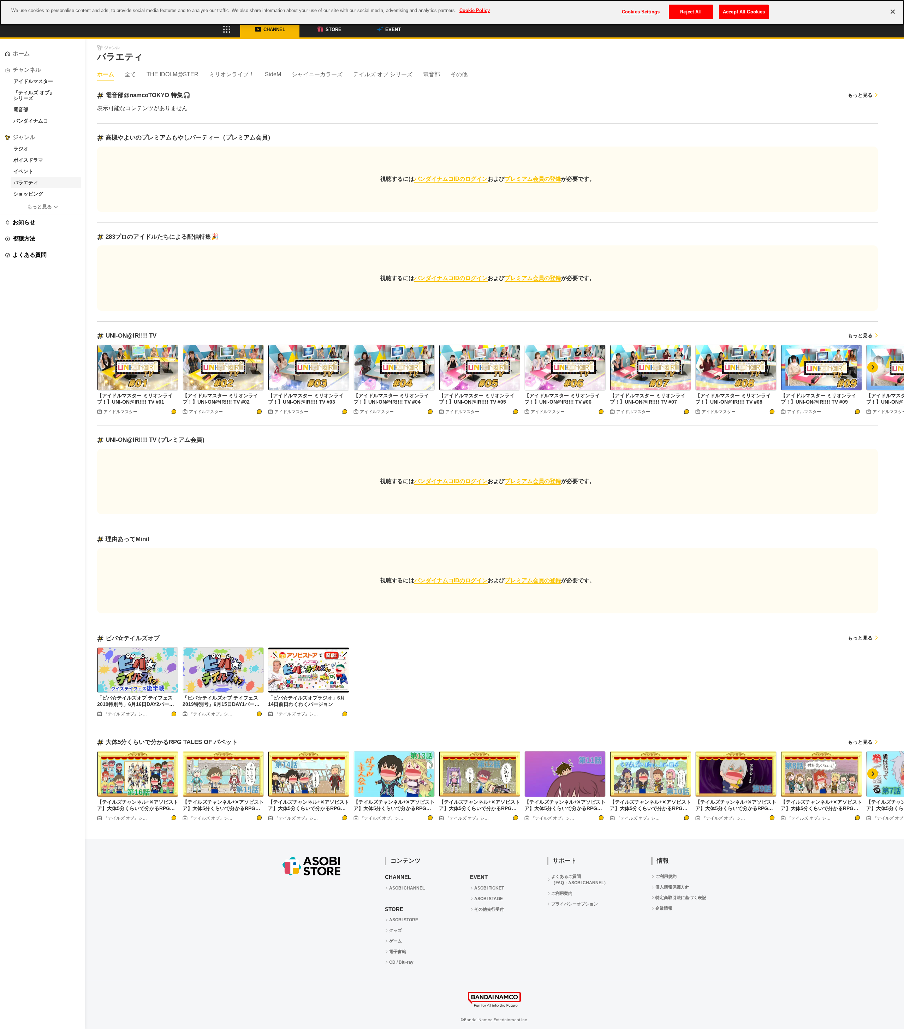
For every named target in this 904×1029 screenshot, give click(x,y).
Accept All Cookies (744, 11)
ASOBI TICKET (489, 888)
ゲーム (395, 941)
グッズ (395, 930)
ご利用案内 (561, 893)
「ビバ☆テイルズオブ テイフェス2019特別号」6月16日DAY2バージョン (135, 704)
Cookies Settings (641, 11)
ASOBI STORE (403, 919)
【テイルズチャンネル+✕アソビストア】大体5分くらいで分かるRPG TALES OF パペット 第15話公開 (223, 808)
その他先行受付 (489, 909)
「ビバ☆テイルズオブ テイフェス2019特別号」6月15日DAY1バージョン (221, 704)
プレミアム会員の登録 (533, 179)
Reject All (690, 11)
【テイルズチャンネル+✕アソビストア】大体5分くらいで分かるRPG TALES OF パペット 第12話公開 (479, 808)
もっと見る (39, 206)
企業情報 (663, 908)
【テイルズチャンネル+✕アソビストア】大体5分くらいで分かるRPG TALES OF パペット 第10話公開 (650, 808)
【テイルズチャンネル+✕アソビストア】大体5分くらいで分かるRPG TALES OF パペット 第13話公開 (394, 808)
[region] (452, 12)
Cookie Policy (474, 10)
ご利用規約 (666, 876)
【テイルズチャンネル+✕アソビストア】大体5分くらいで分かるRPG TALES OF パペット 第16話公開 (137, 808)
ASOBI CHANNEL (407, 888)
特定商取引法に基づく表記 (680, 897)
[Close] (892, 11)
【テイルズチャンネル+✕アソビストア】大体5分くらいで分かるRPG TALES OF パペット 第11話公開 (565, 808)
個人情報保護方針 (672, 887)
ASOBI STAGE (488, 898)
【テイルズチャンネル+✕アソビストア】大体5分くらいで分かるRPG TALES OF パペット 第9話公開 (736, 808)
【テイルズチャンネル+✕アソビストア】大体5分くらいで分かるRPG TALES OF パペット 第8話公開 (821, 808)
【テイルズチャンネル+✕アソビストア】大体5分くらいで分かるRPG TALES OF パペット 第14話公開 (308, 808)
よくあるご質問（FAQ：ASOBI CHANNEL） (579, 879)
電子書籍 (397, 951)
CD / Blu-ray (401, 962)
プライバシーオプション (574, 904)
